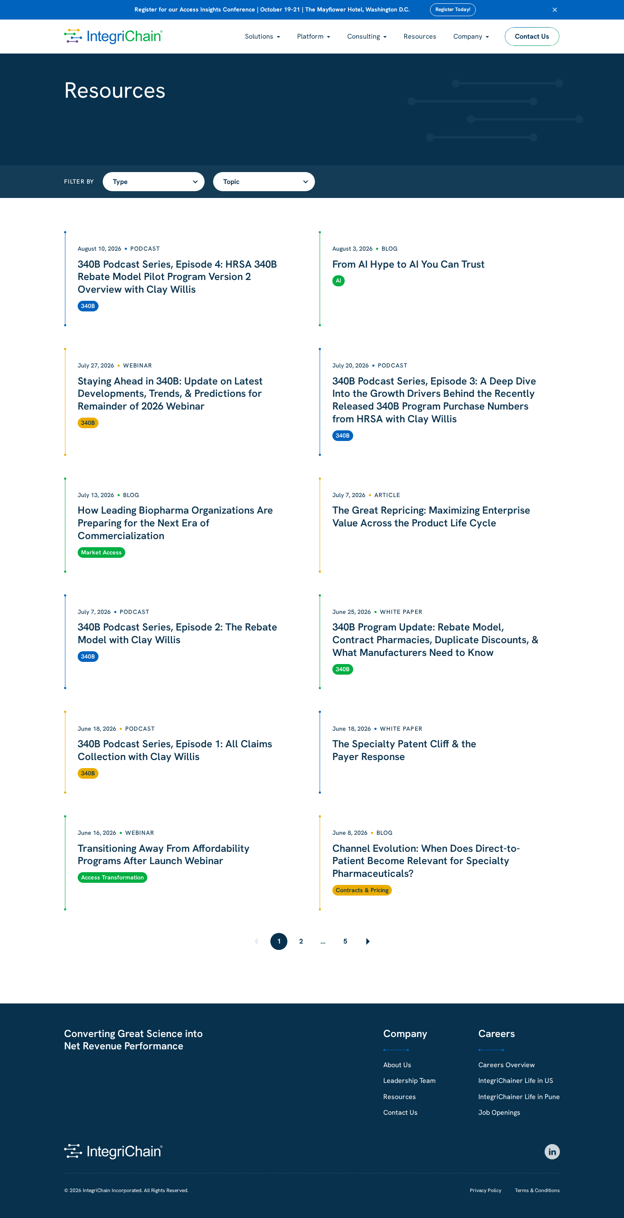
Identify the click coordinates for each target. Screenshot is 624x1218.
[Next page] (367, 941)
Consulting (363, 36)
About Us (397, 1064)
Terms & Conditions (537, 1190)
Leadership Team (409, 1080)
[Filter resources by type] (154, 181)
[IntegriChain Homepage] (113, 37)
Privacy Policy (485, 1190)
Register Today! (453, 9)
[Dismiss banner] (555, 10)
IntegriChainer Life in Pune (519, 1096)
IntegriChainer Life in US (515, 1080)
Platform (310, 36)
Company (467, 36)
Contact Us (532, 36)
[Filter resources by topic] (264, 181)
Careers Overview (506, 1064)
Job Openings (499, 1112)
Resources (420, 36)
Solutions (259, 36)
